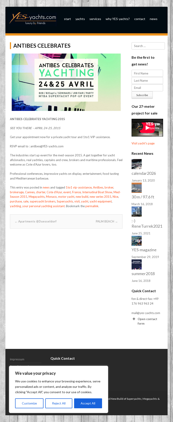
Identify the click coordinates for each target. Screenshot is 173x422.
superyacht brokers (42, 201)
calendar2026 (144, 173)
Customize (29, 403)
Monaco (51, 196)
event (67, 192)
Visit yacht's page (143, 143)
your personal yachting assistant (43, 206)
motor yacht (66, 196)
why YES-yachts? (118, 19)
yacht (84, 201)
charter (40, 192)
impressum (17, 359)
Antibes (98, 187)
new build (82, 196)
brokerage (17, 192)
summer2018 (143, 273)
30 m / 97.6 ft (143, 196)
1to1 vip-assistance (79, 187)
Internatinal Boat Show (97, 192)
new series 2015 (100, 196)
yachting (15, 206)
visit (77, 201)
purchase (16, 201)
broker (109, 187)
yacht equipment (101, 201)
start (67, 19)
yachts (80, 19)
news (153, 19)
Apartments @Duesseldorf (36, 221)
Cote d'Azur (54, 192)
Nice (115, 196)
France (76, 192)
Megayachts (37, 196)
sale (25, 201)
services (95, 19)
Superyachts (65, 201)
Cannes (30, 192)
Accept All (88, 403)
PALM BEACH (107, 221)
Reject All (59, 403)
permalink (91, 206)
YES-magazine (144, 249)
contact (139, 19)
